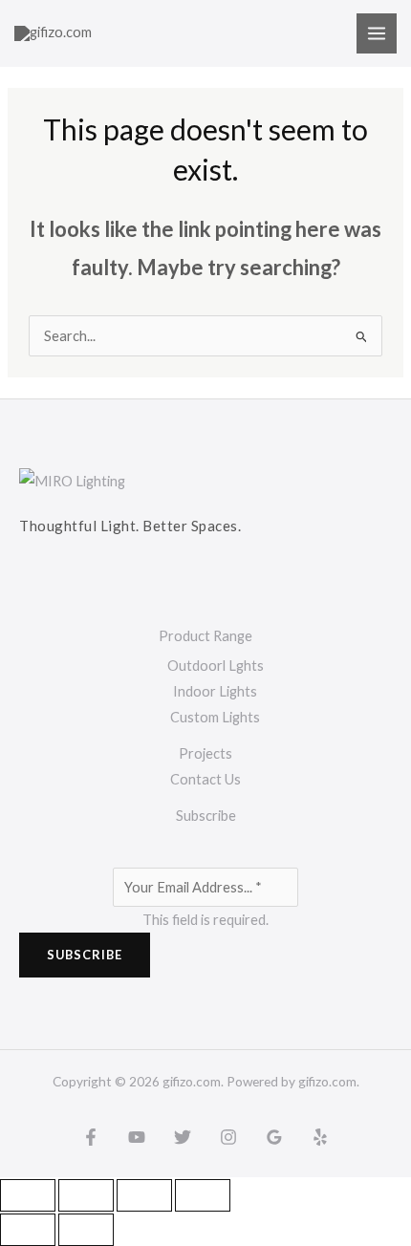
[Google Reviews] (274, 1137)
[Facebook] (90, 1137)
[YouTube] (136, 1137)
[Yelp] (320, 1137)
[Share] (144, 1195)
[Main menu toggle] (377, 33)
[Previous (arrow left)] (27, 1230)
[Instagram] (228, 1137)
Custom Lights (215, 717)
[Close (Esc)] (202, 1195)
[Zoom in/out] (27, 1195)
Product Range (205, 636)
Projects (205, 753)
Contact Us (205, 779)
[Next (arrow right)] (86, 1230)
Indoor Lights (215, 691)
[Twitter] (182, 1137)
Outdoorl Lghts (215, 665)
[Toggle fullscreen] (86, 1195)
